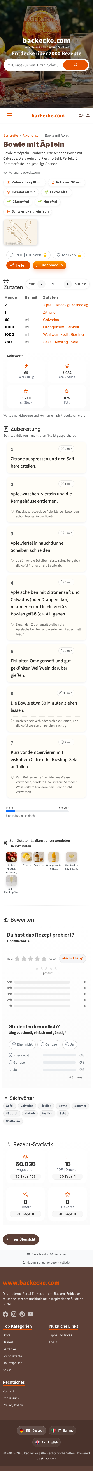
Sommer (80, 1106)
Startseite (10, 135)
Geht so (51, 1044)
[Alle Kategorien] (10, 115)
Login (53, 1342)
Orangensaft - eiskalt (61, 327)
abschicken (70, 958)
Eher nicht (25, 1044)
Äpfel (9, 1106)
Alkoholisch (31, 135)
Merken (69, 255)
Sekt (63, 1113)
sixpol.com (49, 1458)
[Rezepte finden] (75, 65)
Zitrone (49, 312)
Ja (72, 1044)
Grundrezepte (12, 1356)
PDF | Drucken (28, 255)
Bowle (63, 1106)
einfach (30, 1113)
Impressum (11, 1398)
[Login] (87, 115)
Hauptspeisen (12, 1363)
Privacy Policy (13, 1405)
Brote (7, 1335)
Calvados (51, 320)
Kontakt (8, 1391)
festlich (47, 1113)
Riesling (45, 1106)
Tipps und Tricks (60, 1335)
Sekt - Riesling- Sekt (61, 342)
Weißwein (13, 1121)
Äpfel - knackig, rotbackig (65, 305)
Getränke (9, 1349)
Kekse (7, 1370)
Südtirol (11, 1113)
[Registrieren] (81, 115)
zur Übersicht (24, 1239)
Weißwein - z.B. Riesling (63, 334)
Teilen (21, 265)
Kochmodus (52, 265)
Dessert (8, 1342)
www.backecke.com (31, 1282)
